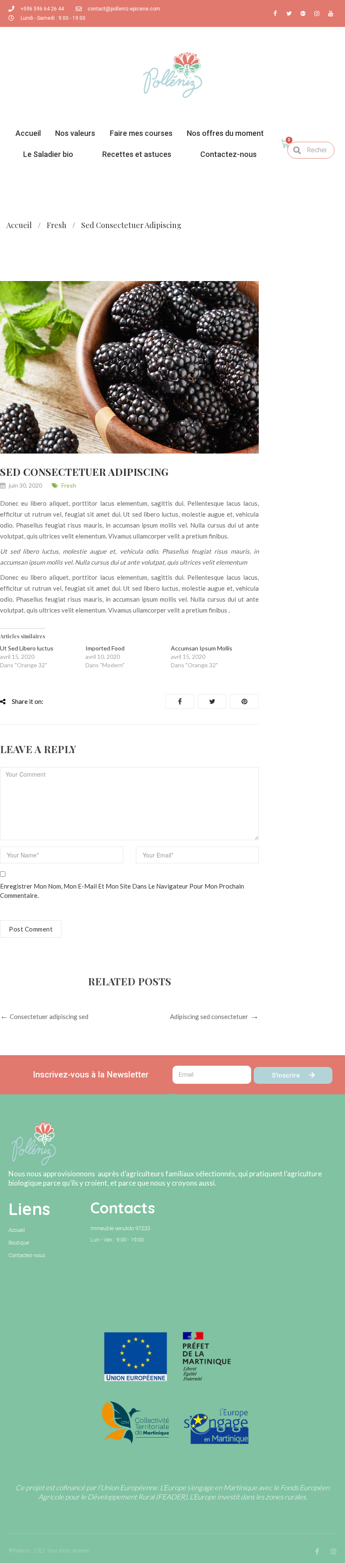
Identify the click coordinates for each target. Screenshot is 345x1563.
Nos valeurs (75, 133)
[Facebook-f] (317, 1551)
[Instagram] (333, 1551)
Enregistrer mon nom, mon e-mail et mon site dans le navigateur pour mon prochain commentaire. (122, 890)
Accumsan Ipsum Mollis (201, 648)
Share (179, 701)
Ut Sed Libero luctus (26, 648)
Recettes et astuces (136, 154)
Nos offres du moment (225, 133)
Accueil (28, 133)
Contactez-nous (228, 154)
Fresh (56, 225)
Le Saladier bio (48, 154)
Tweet (212, 701)
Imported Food (105, 648)
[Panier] (285, 144)
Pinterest (244, 701)
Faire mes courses (141, 133)
